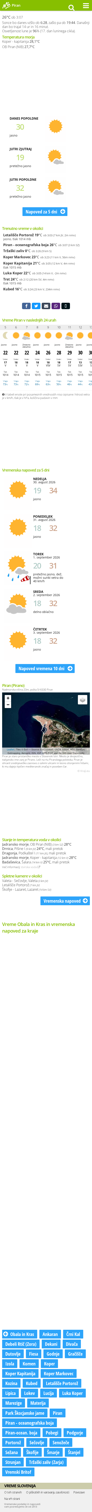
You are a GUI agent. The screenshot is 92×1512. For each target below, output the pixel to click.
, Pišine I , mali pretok (32, 848)
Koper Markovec (17, 257)
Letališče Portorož (18, 235)
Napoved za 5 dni (42, 211)
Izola (9, 1363)
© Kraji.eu (83, 771)
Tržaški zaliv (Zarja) (46, 1462)
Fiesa (33, 1353)
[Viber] (56, 306)
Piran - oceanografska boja (26, 244)
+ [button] (8, 698)
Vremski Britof (18, 1472)
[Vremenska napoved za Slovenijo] (6, 8)
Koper (49, 1363)
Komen (29, 1363)
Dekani (51, 1344)
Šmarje (53, 1452)
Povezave (79, 1492)
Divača (72, 1344)
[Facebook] (26, 306)
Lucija (48, 1393)
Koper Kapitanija (17, 263)
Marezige (13, 1403)
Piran (57, 1413)
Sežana (11, 1452)
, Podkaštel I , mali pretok (34, 853)
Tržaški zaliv (13, 250)
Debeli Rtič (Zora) (20, 1344)
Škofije (32, 1452)
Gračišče (75, 1353)
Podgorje (75, 1432)
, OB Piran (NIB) (36, 844)
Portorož (13, 1442)
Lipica (10, 1393)
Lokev (29, 1393)
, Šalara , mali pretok (36, 862)
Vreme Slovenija (20, 1485)
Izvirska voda (29, 867)
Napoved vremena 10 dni (42, 668)
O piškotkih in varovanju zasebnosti (47, 1492)
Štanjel (74, 1452)
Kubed (8, 289)
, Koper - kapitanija (39, 857)
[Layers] (82, 699)
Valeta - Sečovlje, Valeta (25, 880)
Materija (38, 1403)
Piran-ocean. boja (21, 1432)
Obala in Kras (22, 1334)
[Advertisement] (46, 82)
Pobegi (52, 1432)
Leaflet (10, 749)
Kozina (11, 1383)
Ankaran (50, 1334)
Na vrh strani (12, 1499)
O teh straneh (13, 1492)
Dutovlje (13, 1353)
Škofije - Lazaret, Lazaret (26, 889)
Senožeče (61, 1442)
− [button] (8, 704)
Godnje (53, 1353)
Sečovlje (37, 1442)
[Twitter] (36, 306)
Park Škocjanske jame (24, 1413)
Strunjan (13, 1462)
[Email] (46, 306)
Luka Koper (13, 273)
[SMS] (65, 306)
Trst (6, 279)
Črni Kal (73, 1334)
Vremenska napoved (62, 901)
